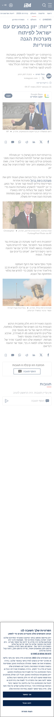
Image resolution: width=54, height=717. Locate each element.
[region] (27, 669)
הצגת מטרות (27, 711)
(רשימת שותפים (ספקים (41, 653)
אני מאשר (27, 694)
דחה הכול (27, 703)
